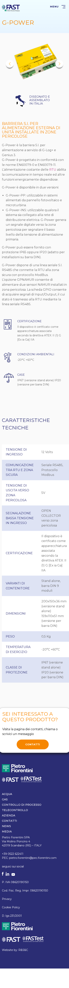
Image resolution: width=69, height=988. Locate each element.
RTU (52, 169)
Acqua (7, 794)
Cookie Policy (11, 907)
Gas (5, 799)
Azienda (8, 815)
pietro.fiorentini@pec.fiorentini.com (33, 858)
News (6, 826)
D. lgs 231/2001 (12, 915)
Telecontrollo (15, 810)
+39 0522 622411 (12, 854)
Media (7, 831)
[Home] (11, 8)
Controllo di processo (21, 804)
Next (59, 64)
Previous (10, 64)
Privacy (7, 899)
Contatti (32, 744)
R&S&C (23, 950)
